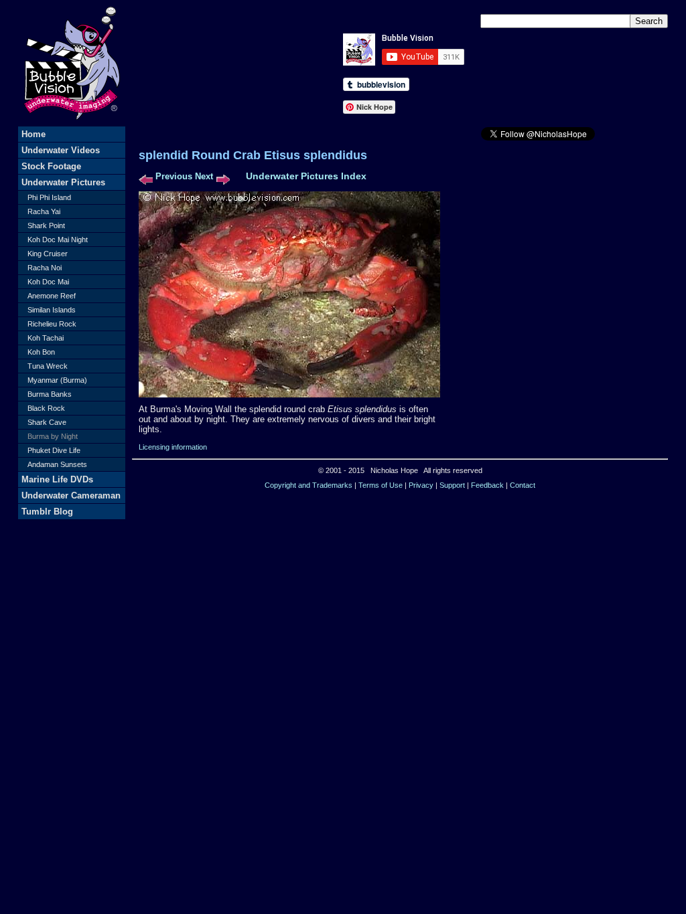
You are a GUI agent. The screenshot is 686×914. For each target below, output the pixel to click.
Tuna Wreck (47, 366)
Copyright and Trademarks (308, 485)
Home (33, 134)
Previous (173, 176)
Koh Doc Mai (48, 282)
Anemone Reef (51, 296)
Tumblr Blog (47, 512)
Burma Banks (49, 394)
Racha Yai (43, 211)
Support (452, 485)
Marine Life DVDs (57, 479)
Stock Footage (51, 166)
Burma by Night (52, 436)
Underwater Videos (60, 150)
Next (204, 176)
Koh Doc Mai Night (57, 240)
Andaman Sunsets (57, 464)
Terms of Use (380, 485)
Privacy (421, 485)
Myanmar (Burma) (57, 380)
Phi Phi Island (49, 197)
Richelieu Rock (51, 324)
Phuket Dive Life (53, 450)
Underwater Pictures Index (306, 176)
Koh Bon (41, 352)
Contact (522, 485)
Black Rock (46, 408)
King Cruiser (47, 254)
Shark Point (46, 225)
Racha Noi (44, 268)
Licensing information (173, 447)
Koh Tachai (45, 338)
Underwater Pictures (63, 182)
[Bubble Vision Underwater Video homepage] (71, 123)
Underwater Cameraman (71, 495)
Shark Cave (46, 422)
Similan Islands (51, 310)
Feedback (487, 485)
